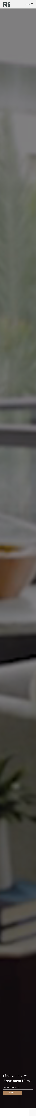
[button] (29, 4)
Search (12, 1093)
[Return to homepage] (6, 4)
